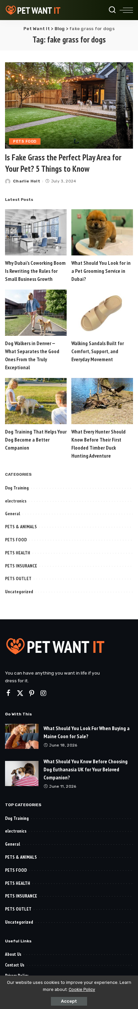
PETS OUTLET (18, 578)
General (12, 514)
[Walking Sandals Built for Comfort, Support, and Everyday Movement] (102, 313)
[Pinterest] (31, 693)
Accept (69, 1001)
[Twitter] (20, 693)
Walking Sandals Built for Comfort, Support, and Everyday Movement (97, 351)
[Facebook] (8, 693)
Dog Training (17, 488)
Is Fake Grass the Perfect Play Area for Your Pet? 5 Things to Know (63, 163)
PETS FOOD (25, 141)
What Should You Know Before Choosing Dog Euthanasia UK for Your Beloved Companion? (86, 769)
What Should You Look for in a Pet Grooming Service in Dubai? (101, 270)
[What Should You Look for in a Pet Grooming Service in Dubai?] (102, 232)
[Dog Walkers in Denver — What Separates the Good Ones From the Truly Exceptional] (36, 313)
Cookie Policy (82, 989)
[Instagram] (43, 693)
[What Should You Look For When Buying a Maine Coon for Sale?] (22, 736)
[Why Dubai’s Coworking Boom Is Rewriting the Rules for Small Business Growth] (36, 232)
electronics (15, 501)
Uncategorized (19, 592)
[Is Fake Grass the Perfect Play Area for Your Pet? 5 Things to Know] (69, 105)
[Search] (112, 10)
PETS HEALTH (17, 553)
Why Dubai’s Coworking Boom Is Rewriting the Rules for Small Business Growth (35, 270)
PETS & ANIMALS (21, 527)
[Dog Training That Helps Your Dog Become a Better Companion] (36, 401)
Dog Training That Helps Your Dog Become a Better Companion (36, 439)
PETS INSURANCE (21, 566)
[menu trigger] (126, 10)
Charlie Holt (26, 181)
